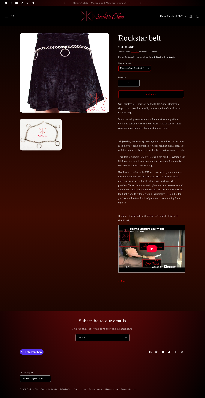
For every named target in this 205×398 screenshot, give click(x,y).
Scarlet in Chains (33, 389)
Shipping (135, 51)
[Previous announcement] (64, 3)
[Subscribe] (126, 337)
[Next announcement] (140, 3)
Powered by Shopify (49, 389)
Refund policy (65, 389)
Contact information (129, 389)
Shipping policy (111, 389)
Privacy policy (80, 389)
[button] (6, 16)
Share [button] (124, 281)
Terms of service (95, 389)
